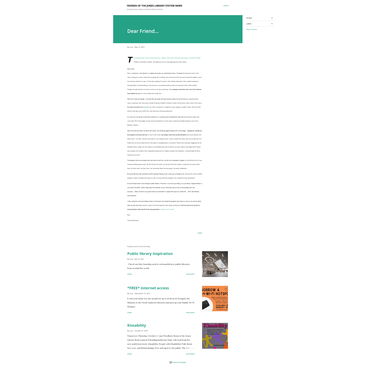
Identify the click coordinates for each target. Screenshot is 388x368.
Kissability (136, 325)
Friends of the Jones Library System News (154, 5)
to (144, 107)
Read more (190, 274)
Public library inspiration (150, 253)
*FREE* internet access (148, 287)
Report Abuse (251, 29)
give (146, 107)
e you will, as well (168, 209)
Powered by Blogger (179, 362)
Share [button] (200, 233)
